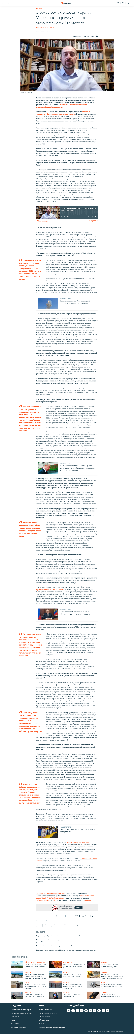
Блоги (27, 982)
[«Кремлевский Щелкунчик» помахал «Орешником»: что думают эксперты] (48, 614)
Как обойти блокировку (18, 1027)
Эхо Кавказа (50, 27)
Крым (103, 982)
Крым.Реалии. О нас (45, 1010)
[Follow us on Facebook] (68, 1010)
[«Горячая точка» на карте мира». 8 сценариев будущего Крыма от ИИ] (93, 984)
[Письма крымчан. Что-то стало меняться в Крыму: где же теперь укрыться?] (17, 984)
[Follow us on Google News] (86, 1010)
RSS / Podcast (15, 1023)
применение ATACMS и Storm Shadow (50, 590)
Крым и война (67, 962)
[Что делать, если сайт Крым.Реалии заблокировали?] (93, 995)
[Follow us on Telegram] (90, 1010)
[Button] (77, 36)
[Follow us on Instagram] (81, 1010)
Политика (40, 9)
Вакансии (42, 1023)
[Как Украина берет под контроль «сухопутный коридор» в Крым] (17, 964)
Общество (104, 962)
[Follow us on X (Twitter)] (73, 1010)
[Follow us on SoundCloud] (94, 1010)
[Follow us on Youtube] (77, 1010)
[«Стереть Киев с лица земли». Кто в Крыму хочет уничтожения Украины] (55, 964)
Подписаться (15, 1016)
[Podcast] (103, 1010)
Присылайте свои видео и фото (21, 1010)
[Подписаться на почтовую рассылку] (107, 1010)
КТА (123, 3)
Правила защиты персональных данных (52, 1027)
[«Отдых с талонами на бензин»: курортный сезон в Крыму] (55, 974)
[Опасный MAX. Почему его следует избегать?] (55, 995)
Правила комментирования (48, 1013)
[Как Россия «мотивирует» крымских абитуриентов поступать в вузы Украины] (93, 964)
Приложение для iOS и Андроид (21, 1013)
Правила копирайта (45, 1016)
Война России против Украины (35, 962)
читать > (78, 907)
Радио (13, 1020)
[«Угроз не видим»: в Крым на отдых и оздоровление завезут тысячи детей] (55, 984)
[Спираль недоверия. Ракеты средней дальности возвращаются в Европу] (48, 303)
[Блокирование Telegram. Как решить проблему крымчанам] (17, 995)
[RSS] (99, 1010)
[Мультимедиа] (128, 3)
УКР (118, 3)
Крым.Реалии (70, 211)
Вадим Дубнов (41, 27)
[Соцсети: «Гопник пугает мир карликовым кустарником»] (48, 832)
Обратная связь (44, 1020)
